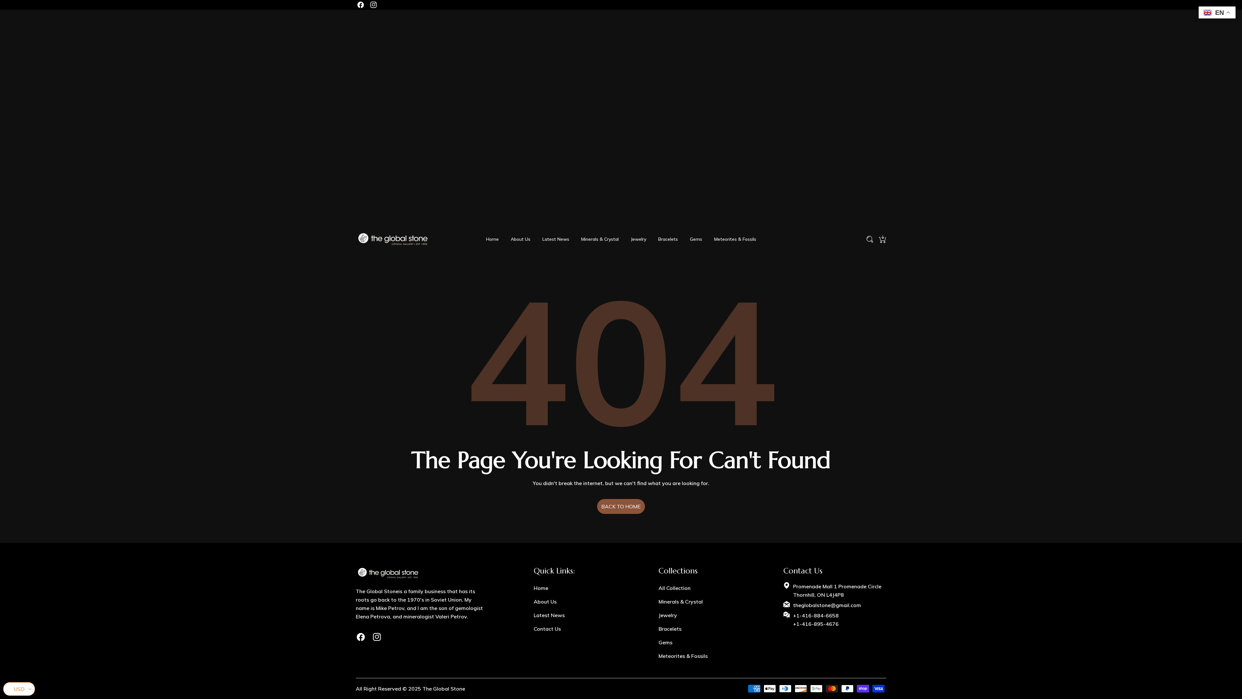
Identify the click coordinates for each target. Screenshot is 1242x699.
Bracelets (670, 629)
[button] (882, 239)
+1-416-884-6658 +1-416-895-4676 (816, 619)
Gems (665, 642)
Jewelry (668, 615)
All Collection (675, 588)
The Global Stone (443, 688)
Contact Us (547, 629)
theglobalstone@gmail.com (827, 605)
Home (541, 588)
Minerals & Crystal (681, 601)
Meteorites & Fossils (683, 656)
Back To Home (621, 506)
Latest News (549, 615)
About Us (545, 601)
